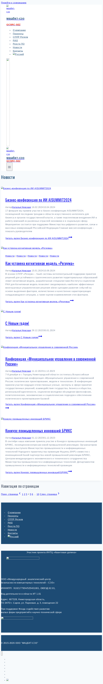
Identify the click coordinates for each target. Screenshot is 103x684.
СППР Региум (20, 37)
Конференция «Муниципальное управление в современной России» (50, 361)
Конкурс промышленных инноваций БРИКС (38, 430)
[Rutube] (8, 145)
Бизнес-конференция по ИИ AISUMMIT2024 (38, 200)
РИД (10, 523)
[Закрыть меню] (2, 653)
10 (38, 494)
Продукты (13, 516)
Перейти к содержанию (13, 3)
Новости (10, 256)
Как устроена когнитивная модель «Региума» (39, 263)
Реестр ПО (13, 526)
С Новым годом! (17, 323)
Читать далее (37, 238)
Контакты (13, 533)
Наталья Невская (21, 207)
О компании (14, 512)
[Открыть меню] (9, 166)
